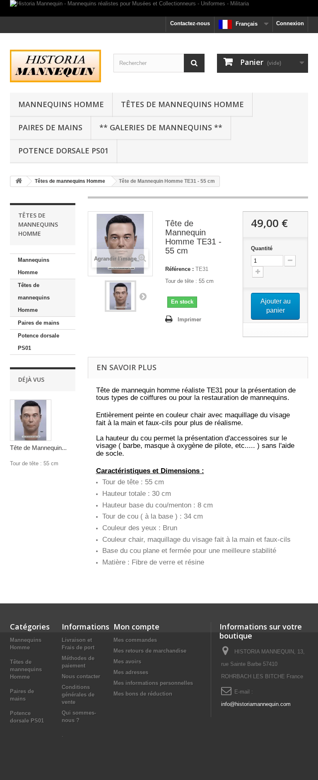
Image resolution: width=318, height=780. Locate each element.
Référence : (179, 269)
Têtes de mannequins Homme (182, 104)
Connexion (290, 23)
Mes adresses (130, 672)
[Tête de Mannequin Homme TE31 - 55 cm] (120, 296)
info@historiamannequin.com (256, 704)
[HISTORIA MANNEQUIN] (55, 66)
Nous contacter (81, 676)
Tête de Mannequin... (38, 447)
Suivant (143, 296)
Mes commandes (135, 640)
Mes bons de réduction (142, 694)
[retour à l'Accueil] (18, 181)
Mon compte (136, 627)
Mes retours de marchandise (149, 651)
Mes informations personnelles (153, 683)
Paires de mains (50, 127)
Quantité (261, 248)
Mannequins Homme (61, 104)
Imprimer (189, 319)
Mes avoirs (127, 661)
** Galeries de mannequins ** (160, 127)
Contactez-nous (190, 23)
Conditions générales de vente (78, 694)
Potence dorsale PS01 (63, 151)
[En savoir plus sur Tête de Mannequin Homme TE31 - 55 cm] (30, 420)
